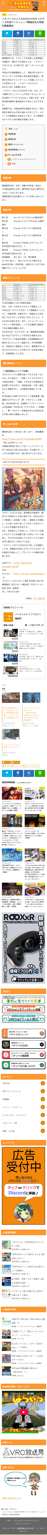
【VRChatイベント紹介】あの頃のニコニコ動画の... (28, 1268)
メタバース (17, 766)
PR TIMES (38, 598)
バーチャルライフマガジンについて (26, 1521)
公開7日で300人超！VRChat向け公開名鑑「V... (28, 1321)
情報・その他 (8, 1131)
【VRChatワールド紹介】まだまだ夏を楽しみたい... (28, 1256)
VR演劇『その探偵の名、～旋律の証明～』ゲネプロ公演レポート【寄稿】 (31, 634)
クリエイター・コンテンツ (14, 1115)
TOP (9, 1521)
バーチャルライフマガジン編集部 (29, 1326)
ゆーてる (20, 1339)
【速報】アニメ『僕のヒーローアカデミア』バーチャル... (27, 1333)
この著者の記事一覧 (35, 625)
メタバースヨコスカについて (22, 159)
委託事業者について (15, 150)
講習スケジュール (14, 144)
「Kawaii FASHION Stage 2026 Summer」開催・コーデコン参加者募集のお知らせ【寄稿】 (31, 646)
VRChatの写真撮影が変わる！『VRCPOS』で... (25, 1370)
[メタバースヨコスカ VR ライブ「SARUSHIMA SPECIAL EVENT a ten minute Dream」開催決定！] (31, 697)
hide (15, 129)
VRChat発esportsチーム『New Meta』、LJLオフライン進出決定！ (31, 670)
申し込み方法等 (13, 155)
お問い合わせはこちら (12, 1498)
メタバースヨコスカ (32, 766)
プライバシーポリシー (23, 1524)
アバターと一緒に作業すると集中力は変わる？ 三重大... (27, 1293)
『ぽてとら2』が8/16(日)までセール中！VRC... (28, 1244)
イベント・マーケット (12, 1107)
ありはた (20, 1375)
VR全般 (16, 762)
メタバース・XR (10, 1123)
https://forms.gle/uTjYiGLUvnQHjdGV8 (20, 439)
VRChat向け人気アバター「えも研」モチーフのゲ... (28, 1358)
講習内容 (11, 139)
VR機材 (6, 1099)
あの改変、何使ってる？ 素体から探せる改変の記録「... (28, 1281)
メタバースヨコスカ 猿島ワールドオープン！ (12, 747)
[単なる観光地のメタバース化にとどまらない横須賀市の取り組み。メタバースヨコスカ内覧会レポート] (11, 697)
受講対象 (11, 134)
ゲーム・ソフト (12, 676)
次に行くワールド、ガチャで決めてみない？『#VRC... (27, 1346)
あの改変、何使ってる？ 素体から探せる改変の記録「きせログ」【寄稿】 (31, 659)
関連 (12, 164)
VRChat (4, 14)
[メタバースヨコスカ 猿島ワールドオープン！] (11, 734)
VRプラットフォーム (12, 1091)
